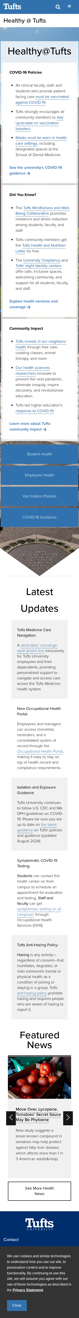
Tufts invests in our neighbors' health (41, 344)
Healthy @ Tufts (25, 20)
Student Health (39, 454)
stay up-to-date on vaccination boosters (39, 123)
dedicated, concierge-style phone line (37, 648)
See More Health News (39, 1191)
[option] (39, 1116)
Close (17, 1305)
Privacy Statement (28, 1290)
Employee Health (39, 475)
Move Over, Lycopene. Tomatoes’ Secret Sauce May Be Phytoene (38, 1114)
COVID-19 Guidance (39, 517)
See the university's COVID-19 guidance (35, 170)
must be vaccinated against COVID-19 (42, 99)
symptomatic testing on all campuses (39, 911)
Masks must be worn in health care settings (41, 140)
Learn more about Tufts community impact (29, 426)
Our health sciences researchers (33, 370)
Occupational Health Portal (40, 751)
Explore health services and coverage (33, 304)
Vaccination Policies (39, 496)
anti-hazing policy (32, 993)
